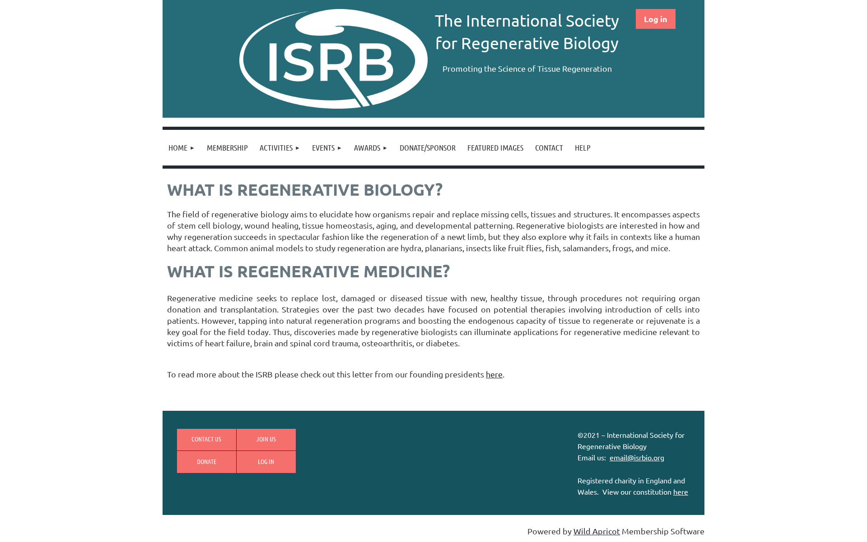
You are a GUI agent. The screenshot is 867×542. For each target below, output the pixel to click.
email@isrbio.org (637, 457)
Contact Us (206, 439)
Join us (266, 439)
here (494, 374)
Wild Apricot (596, 531)
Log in (655, 19)
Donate (206, 461)
